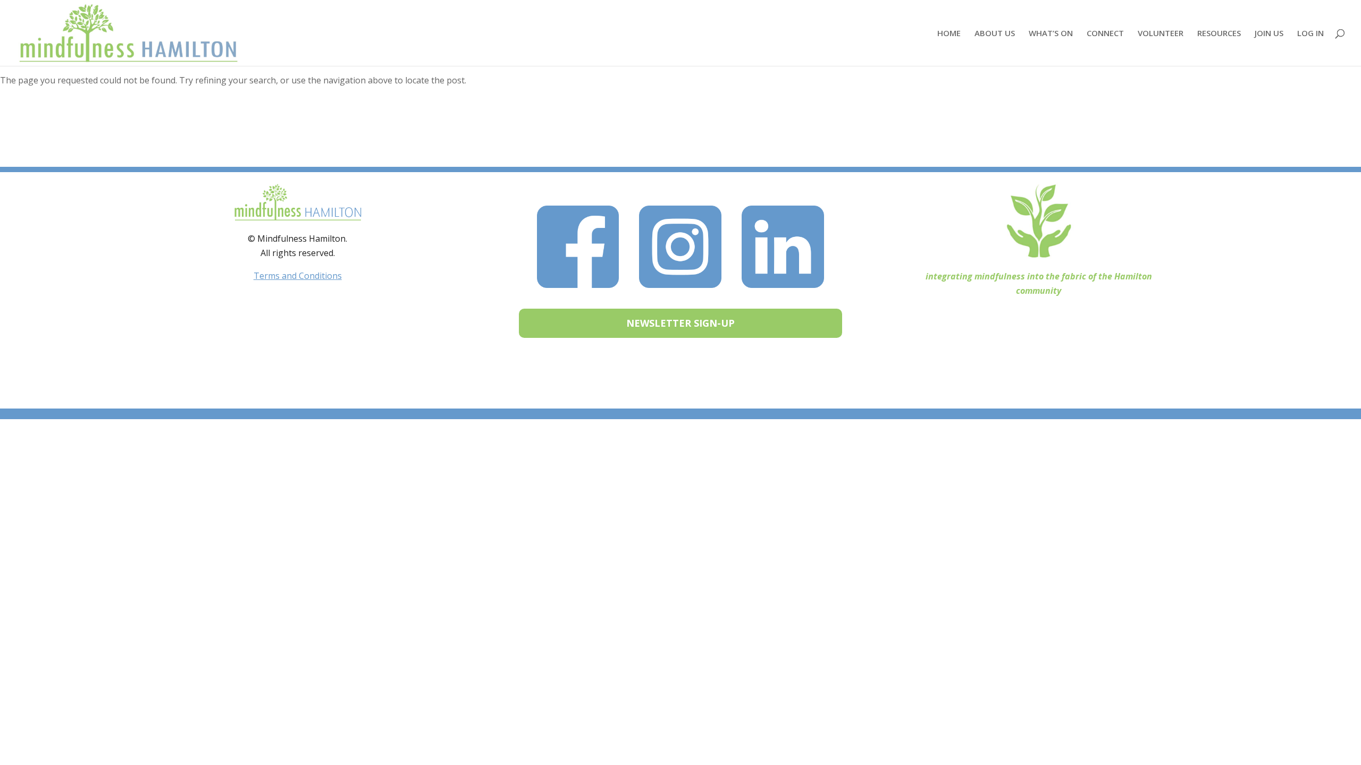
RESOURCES (1219, 33)
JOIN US (1269, 33)
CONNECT (1105, 33)
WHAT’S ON (1051, 33)
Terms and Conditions (298, 276)
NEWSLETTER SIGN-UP (680, 323)
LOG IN (1310, 33)
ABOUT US (994, 33)
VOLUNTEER (1160, 33)
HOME (949, 33)
